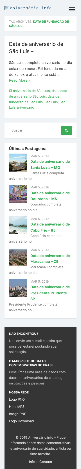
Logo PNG (17, 400)
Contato (45, 462)
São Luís (51, 102)
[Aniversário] (27, 7)
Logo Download (21, 421)
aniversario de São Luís (31, 91)
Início (33, 462)
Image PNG (18, 414)
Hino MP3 (16, 407)
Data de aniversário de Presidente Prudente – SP (50, 293)
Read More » (20, 80)
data (55, 91)
